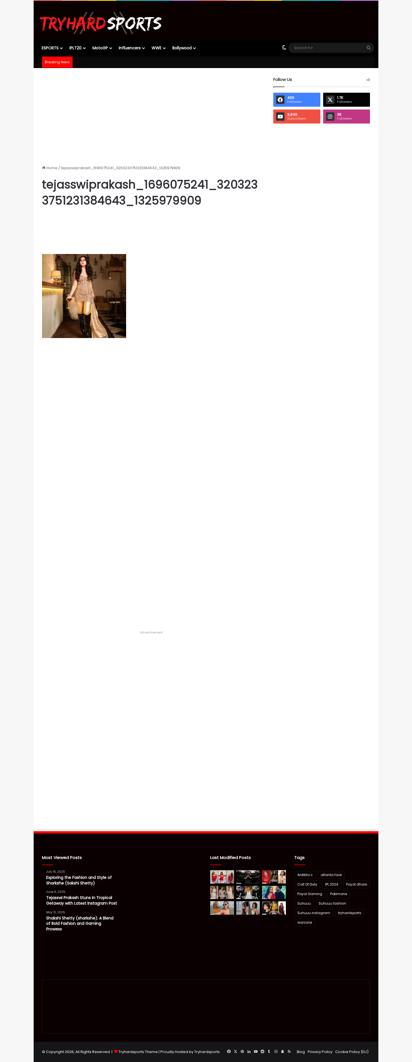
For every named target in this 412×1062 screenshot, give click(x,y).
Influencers (130, 48)
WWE (156, 48)
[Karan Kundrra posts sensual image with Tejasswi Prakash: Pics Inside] (274, 892)
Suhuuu (304, 903)
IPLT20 (76, 48)
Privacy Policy (320, 1051)
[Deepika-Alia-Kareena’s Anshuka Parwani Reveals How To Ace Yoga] (274, 877)
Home (51, 168)
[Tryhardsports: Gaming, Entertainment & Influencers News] (101, 23)
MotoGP (100, 48)
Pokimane (338, 893)
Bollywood (182, 48)
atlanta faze (331, 874)
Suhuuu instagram (313, 912)
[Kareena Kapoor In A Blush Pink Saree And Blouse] (222, 892)
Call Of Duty (307, 884)
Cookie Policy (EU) (352, 1051)
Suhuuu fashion (332, 903)
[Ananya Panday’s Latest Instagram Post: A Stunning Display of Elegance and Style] (274, 908)
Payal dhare (356, 884)
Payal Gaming (309, 893)
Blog (301, 1051)
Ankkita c (305, 874)
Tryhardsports (207, 1051)
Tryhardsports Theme (138, 1051)
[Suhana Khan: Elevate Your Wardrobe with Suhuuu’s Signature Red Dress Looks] (222, 877)
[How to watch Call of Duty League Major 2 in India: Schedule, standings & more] (248, 877)
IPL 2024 (331, 884)
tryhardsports (349, 912)
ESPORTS (50, 48)
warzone (304, 922)
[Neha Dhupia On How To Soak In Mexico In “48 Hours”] (222, 908)
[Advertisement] (151, 115)
